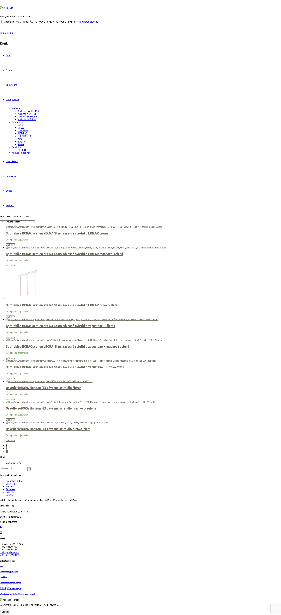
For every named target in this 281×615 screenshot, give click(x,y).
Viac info (10, 244)
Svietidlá (16, 147)
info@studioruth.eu (88, 21)
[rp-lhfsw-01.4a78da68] (49, 381)
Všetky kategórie (13, 463)
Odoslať (5, 611)
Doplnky (9, 495)
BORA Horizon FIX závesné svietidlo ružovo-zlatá (55, 429)
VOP (2, 566)
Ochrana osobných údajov (10, 583)
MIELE (21, 127)
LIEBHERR (23, 130)
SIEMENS (23, 133)
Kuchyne (16, 108)
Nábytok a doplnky (21, 152)
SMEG (21, 144)
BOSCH (21, 141)
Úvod (8, 55)
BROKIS (22, 150)
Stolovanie (10, 489)
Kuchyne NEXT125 (27, 113)
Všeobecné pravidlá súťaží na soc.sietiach (17, 594)
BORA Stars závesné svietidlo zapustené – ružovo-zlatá (84, 367)
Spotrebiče (17, 122)
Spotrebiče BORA (18, 233)
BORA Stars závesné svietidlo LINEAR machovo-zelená (84, 254)
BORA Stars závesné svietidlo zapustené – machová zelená (87, 346)
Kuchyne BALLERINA (28, 111)
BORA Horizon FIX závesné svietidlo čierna (51, 388)
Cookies (3, 577)
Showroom (11, 84)
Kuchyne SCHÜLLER (28, 116)
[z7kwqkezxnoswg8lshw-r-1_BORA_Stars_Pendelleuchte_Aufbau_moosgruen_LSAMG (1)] (84, 340)
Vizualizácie (12, 161)
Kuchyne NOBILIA (27, 119)
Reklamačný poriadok (9, 572)
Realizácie (11, 176)
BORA (21, 125)
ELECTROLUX (25, 136)
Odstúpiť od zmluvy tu (10, 588)
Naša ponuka (12, 99)
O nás (9, 70)
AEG (20, 139)
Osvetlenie (37, 233)
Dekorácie (10, 483)
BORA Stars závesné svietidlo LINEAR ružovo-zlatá (81, 305)
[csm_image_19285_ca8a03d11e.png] (57, 422)
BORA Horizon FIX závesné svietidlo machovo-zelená (58, 408)
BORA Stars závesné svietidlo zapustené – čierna (80, 326)
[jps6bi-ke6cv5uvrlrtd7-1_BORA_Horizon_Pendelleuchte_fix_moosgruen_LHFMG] (81, 402)
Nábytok (9, 486)
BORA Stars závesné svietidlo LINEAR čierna (76, 233)
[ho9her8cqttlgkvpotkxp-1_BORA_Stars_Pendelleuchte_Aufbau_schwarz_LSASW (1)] (82, 319)
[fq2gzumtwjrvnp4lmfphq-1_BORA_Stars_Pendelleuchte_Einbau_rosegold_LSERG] (81, 360)
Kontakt (10, 205)
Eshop (9, 190)
